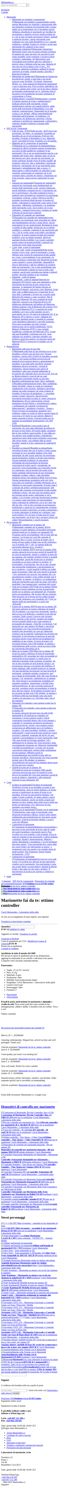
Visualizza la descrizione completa (16, 921)
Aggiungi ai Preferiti (10, 939)
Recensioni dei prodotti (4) (32, 1028)
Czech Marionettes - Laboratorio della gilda (20, 912)
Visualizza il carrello (28, 934)
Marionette (11, 17)
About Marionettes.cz (16, 1433)
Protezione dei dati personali (19, 1448)
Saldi (9, 876)
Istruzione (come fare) (16, 1443)
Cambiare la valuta (17, 929)
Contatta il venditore (10, 948)
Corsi (9, 782)
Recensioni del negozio (11, 1028)
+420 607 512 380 (15, 1418)
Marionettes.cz (7, 2)
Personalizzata (13, 346)
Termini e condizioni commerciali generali (25, 1445)
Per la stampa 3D (14, 522)
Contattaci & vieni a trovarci (19, 1435)
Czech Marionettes (43, 1152)
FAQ (9, 1440)
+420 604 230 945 (14, 1421)
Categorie (6, 881)
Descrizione (12, 994)
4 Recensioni (12, 997)
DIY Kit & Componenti (17, 128)
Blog (9, 1438)
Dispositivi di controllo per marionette (28, 1106)
